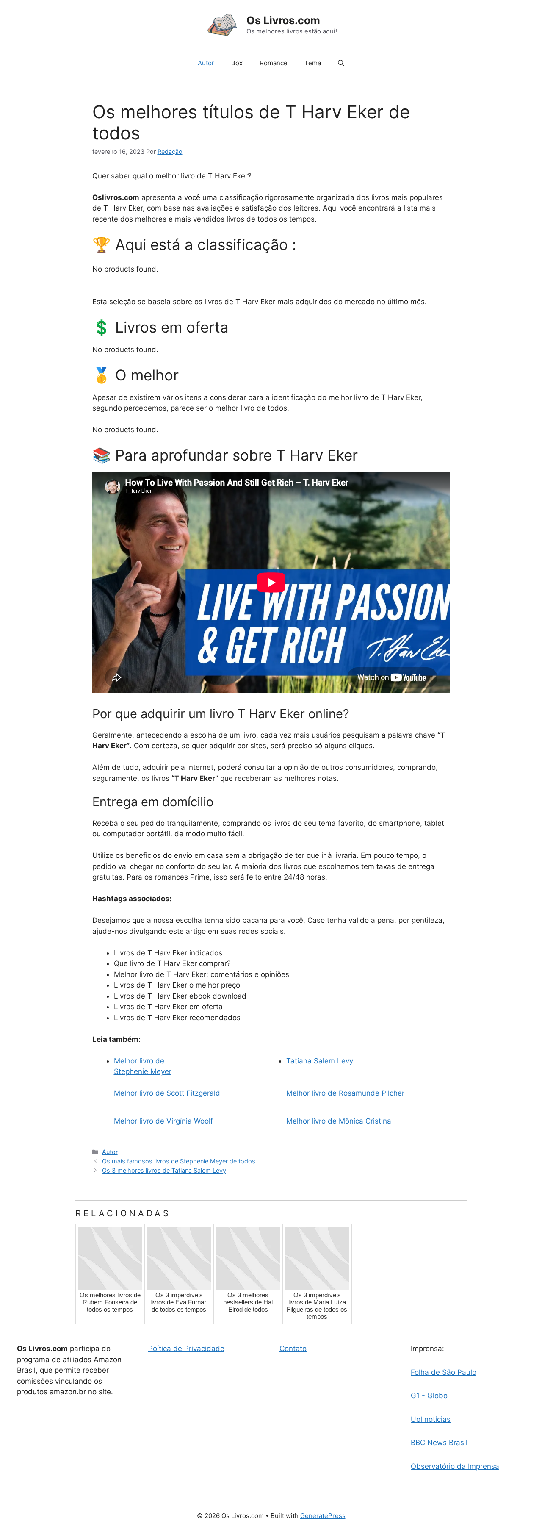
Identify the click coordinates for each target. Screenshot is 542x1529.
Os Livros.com (283, 20)
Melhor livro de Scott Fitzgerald (167, 1093)
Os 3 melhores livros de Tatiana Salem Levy (164, 1170)
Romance (274, 63)
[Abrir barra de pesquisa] (341, 63)
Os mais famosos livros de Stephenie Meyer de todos (178, 1161)
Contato (293, 1348)
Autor (206, 63)
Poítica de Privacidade (186, 1348)
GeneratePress (323, 1516)
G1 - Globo (429, 1395)
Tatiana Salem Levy (319, 1061)
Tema (312, 63)
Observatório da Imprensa (455, 1466)
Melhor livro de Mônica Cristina (338, 1121)
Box (237, 63)
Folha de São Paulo (443, 1372)
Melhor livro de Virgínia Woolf (163, 1121)
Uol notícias (431, 1419)
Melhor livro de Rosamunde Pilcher (345, 1093)
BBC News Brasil (439, 1442)
